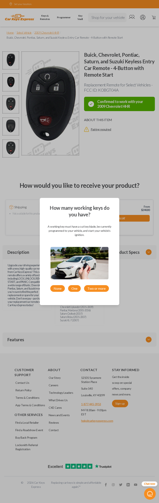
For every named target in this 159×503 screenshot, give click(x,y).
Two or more (96, 288)
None (57, 288)
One (74, 288)
